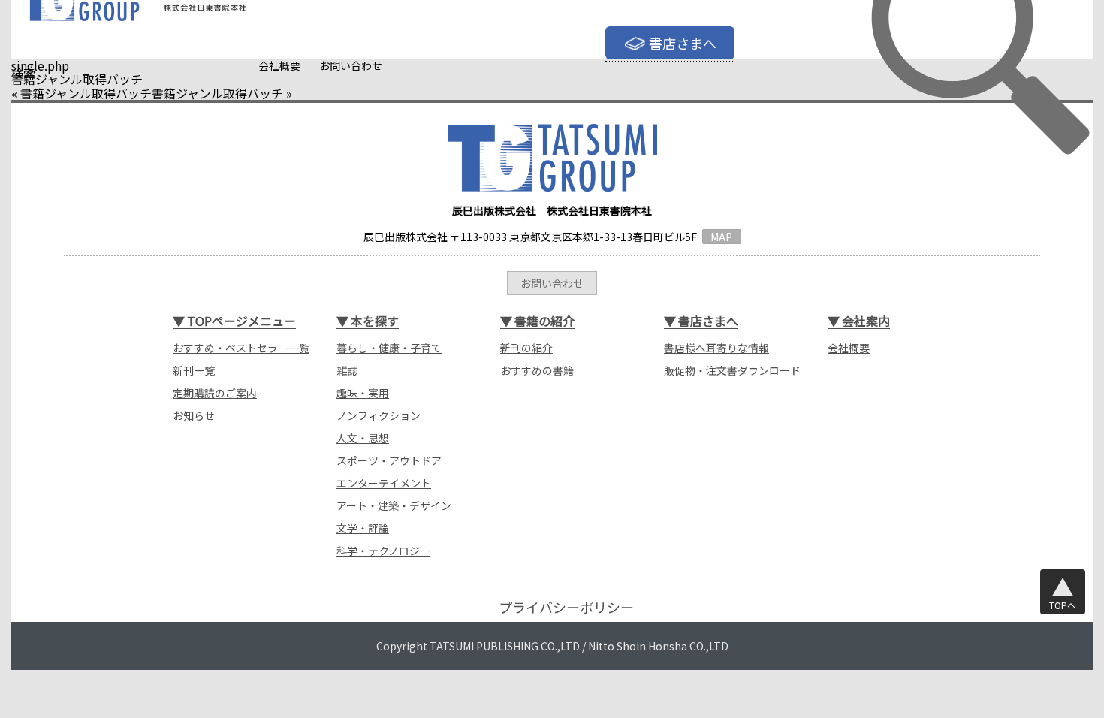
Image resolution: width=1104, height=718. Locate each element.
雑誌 (346, 370)
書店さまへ (682, 43)
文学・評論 (362, 527)
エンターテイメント (383, 482)
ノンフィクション (378, 415)
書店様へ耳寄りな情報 (716, 347)
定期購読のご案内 (215, 392)
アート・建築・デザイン (393, 505)
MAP (721, 236)
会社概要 (279, 65)
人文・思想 (362, 437)
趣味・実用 (362, 392)
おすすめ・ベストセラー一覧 (241, 347)
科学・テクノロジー (383, 550)
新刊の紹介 (526, 347)
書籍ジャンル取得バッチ (86, 93)
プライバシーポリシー (566, 607)
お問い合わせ (350, 65)
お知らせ (194, 415)
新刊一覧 (194, 370)
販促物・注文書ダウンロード (732, 370)
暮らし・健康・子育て (389, 347)
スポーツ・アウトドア (389, 460)
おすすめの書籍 (537, 370)
